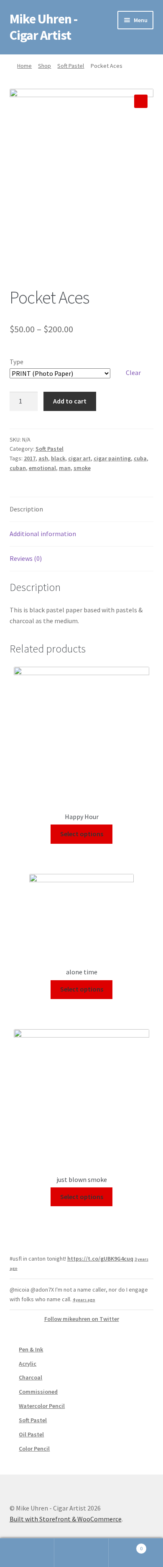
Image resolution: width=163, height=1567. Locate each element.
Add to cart (70, 401)
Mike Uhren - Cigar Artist (43, 27)
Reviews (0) (26, 558)
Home (24, 65)
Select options (81, 834)
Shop (44, 65)
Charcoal (30, 1377)
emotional (42, 468)
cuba (140, 458)
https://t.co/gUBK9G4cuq (100, 1258)
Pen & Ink (31, 1349)
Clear (133, 372)
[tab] (82, 509)
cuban (18, 468)
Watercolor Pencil (42, 1406)
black (58, 458)
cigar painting (112, 458)
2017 (30, 458)
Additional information (43, 533)
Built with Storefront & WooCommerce (66, 1519)
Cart (126, 1545)
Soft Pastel (70, 65)
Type (16, 361)
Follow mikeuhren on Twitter (81, 1319)
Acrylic (27, 1363)
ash (43, 458)
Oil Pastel (31, 1434)
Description (26, 509)
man (65, 468)
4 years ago (84, 1299)
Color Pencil (34, 1448)
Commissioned (38, 1391)
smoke (82, 468)
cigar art (79, 458)
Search (81, 1553)
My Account (27, 1553)
